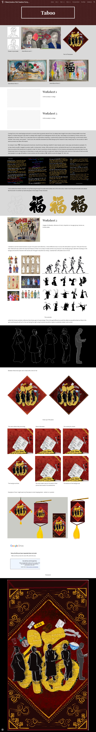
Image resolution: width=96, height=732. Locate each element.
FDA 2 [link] (67, 2)
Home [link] (52, 2)
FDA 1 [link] (61, 2)
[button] (94, 2)
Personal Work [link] (75, 2)
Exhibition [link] (89, 2)
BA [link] (56, 2)
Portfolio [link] (83, 2)
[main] (48, 12)
